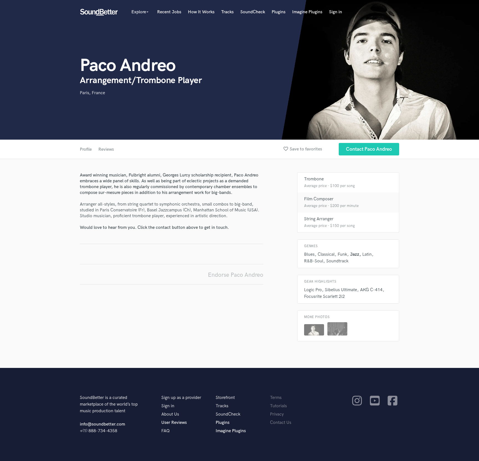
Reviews (106, 149)
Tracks (227, 12)
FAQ (165, 431)
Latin (367, 254)
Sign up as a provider (181, 397)
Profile (86, 149)
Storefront (225, 397)
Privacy (277, 414)
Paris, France (92, 93)
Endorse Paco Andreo (235, 275)
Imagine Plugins (307, 12)
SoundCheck (252, 12)
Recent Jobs (169, 12)
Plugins (279, 12)
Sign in (335, 12)
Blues (309, 254)
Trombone (314, 179)
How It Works (201, 12)
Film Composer (318, 199)
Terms (276, 397)
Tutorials (278, 406)
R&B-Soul (313, 261)
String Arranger (318, 219)
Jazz (354, 254)
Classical (326, 254)
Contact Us (280, 422)
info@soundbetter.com (102, 424)
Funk (342, 254)
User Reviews (174, 422)
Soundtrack (337, 261)
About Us (170, 414)
